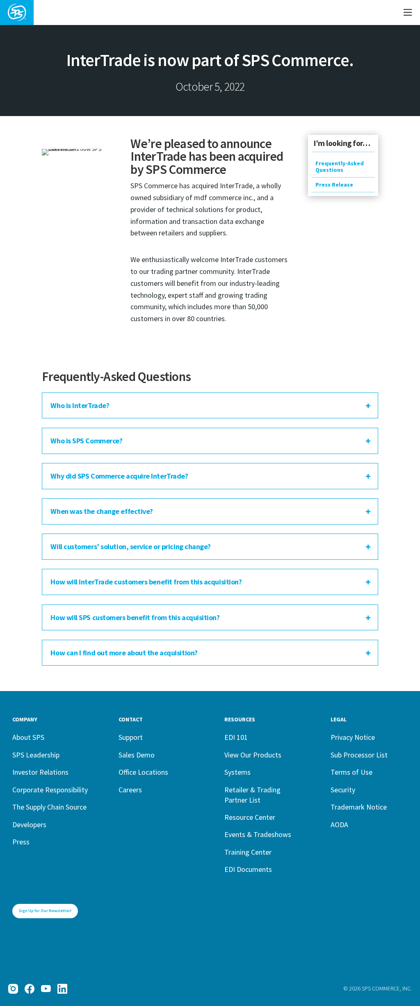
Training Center (248, 852)
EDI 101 (236, 737)
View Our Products (252, 755)
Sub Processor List (359, 755)
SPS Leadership (35, 755)
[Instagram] (13, 989)
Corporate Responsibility (50, 789)
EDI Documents (248, 869)
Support (131, 737)
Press (21, 841)
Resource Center (249, 817)
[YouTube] (46, 989)
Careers (130, 789)
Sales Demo (137, 755)
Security (343, 789)
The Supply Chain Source (49, 807)
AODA (339, 824)
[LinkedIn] (62, 989)
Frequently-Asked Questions (339, 166)
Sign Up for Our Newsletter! (45, 910)
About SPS (28, 737)
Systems (237, 772)
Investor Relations (40, 772)
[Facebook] (29, 989)
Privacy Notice (353, 737)
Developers (29, 824)
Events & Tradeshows (257, 834)
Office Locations (143, 772)
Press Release (334, 184)
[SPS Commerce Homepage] (17, 12)
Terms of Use (351, 772)
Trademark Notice (359, 807)
